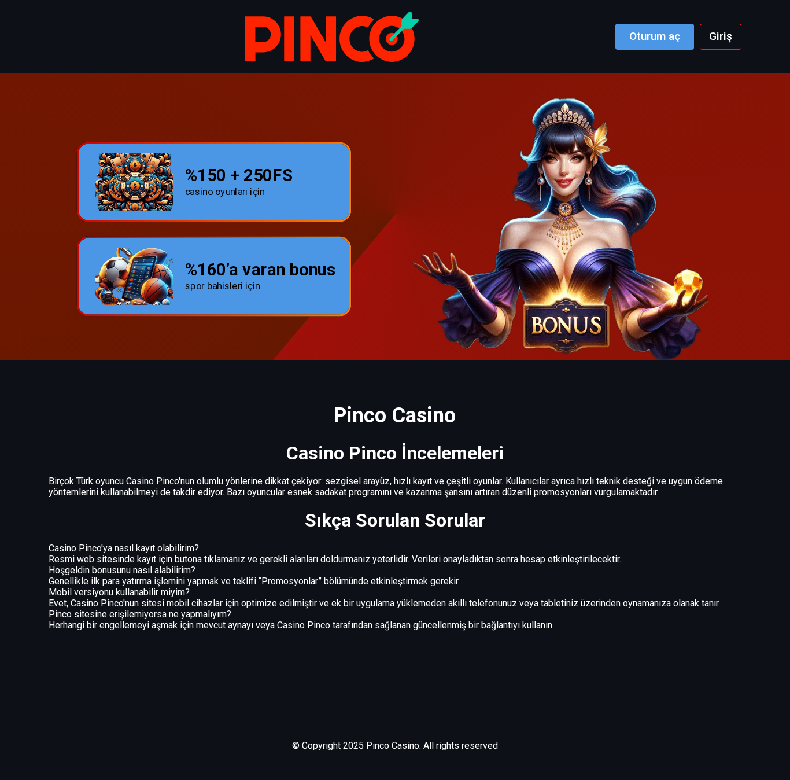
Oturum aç (654, 36)
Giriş (720, 36)
